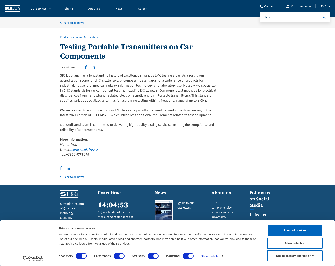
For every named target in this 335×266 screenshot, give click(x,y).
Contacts (270, 6)
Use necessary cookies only (295, 255)
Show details (209, 256)
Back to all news (73, 23)
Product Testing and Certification (79, 37)
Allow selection (295, 243)
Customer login (301, 6)
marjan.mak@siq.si (84, 149)
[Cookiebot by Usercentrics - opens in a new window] (33, 258)
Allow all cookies (294, 230)
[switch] (119, 256)
